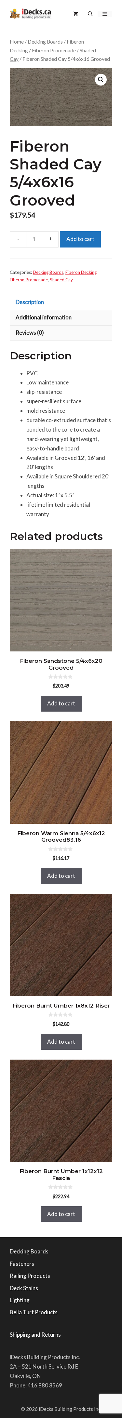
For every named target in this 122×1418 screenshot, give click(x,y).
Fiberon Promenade (54, 50)
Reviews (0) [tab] (30, 332)
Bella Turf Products (34, 1312)
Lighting (20, 1300)
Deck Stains (24, 1288)
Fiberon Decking (81, 272)
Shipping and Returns (35, 1334)
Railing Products (30, 1275)
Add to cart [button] (61, 703)
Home (17, 42)
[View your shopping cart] (75, 14)
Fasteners (22, 1263)
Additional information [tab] (44, 317)
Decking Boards (45, 42)
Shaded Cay (61, 279)
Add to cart (80, 238)
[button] (90, 14)
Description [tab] (30, 302)
